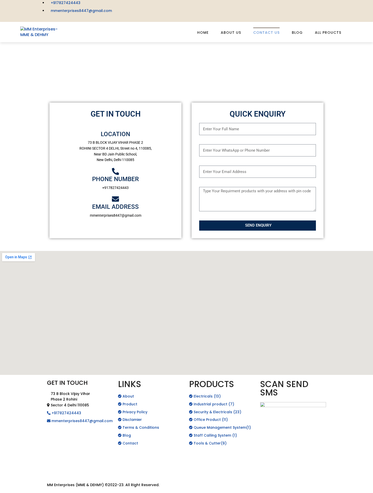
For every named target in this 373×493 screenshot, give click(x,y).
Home (203, 32)
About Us (231, 32)
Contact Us (266, 32)
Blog (297, 32)
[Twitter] (220, 6)
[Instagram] (206, 6)
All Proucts (328, 32)
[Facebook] (53, 443)
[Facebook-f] (193, 6)
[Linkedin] (247, 6)
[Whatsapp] (67, 457)
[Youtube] (234, 6)
